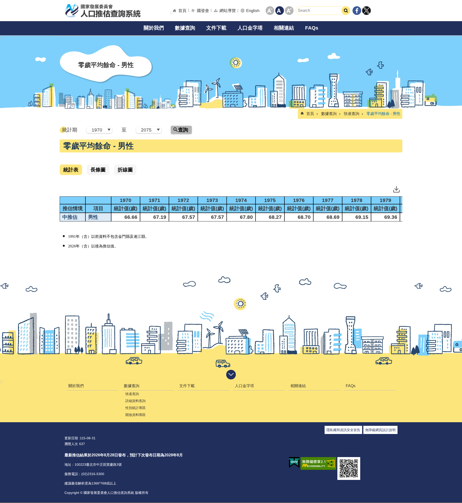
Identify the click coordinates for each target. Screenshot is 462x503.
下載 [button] (396, 189)
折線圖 (125, 169)
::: (1, 381)
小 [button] (270, 10)
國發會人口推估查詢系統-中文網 (102, 10)
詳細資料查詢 (135, 401)
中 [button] (279, 10)
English (252, 10)
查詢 (183, 129)
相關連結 (284, 28)
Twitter (366, 10)
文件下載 (216, 28)
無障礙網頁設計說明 (380, 430)
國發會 (203, 10)
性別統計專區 (135, 408)
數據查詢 (185, 28)
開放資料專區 (135, 415)
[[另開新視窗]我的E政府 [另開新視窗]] (294, 462)
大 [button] (289, 10)
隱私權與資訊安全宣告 (343, 430)
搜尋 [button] (345, 10)
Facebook (357, 10)
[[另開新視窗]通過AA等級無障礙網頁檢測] (318, 463)
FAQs (311, 28)
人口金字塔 (250, 28)
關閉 (231, 374)
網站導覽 (227, 10)
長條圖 (98, 169)
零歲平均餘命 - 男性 (383, 114)
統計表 (70, 169)
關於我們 (154, 28)
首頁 (182, 10)
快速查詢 (351, 114)
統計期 (69, 129)
